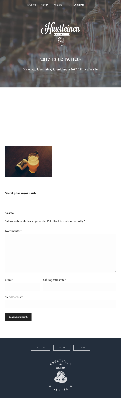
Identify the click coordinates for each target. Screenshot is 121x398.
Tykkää (61, 348)
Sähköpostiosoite (54, 280)
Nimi (9, 280)
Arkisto (58, 5)
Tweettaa (40, 348)
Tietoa (44, 5)
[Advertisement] (60, 114)
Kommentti (13, 231)
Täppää (81, 348)
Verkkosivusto (14, 297)
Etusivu (31, 5)
